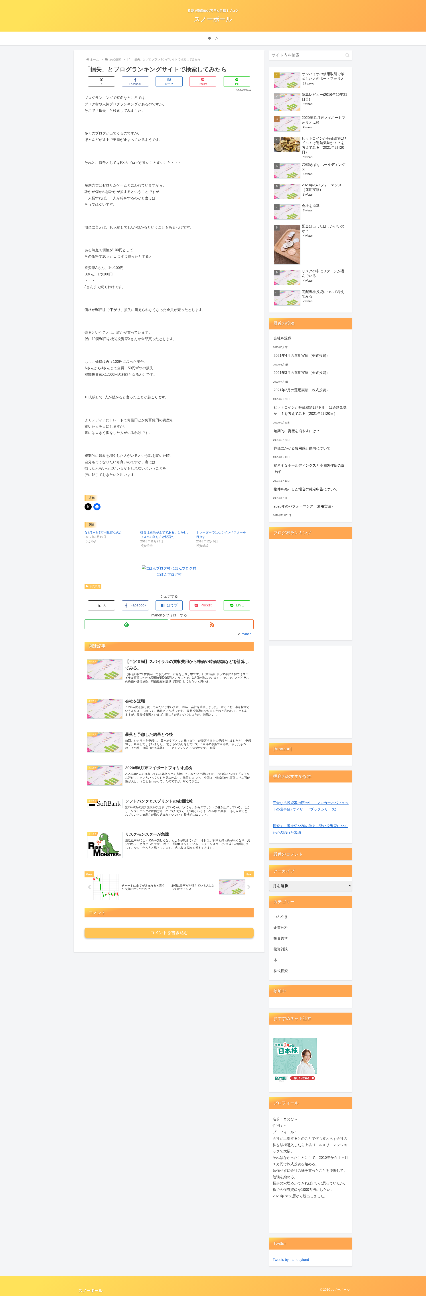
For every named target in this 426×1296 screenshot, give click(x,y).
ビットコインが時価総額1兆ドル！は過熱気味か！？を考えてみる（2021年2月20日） (310, 410)
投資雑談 (281, 949)
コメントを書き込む (169, 932)
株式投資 (94, 586)
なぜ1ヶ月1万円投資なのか (103, 532)
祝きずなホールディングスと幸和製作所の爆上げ (309, 468)
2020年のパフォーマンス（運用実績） (304, 506)
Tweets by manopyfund (291, 1260)
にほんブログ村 (169, 574)
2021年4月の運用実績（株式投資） (302, 355)
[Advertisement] (311, 693)
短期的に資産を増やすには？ (297, 431)
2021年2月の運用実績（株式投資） (302, 390)
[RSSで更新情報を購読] (212, 624)
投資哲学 (281, 938)
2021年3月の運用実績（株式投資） (302, 373)
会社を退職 (282, 338)
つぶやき (281, 917)
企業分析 (281, 927)
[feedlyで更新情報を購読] (126, 624)
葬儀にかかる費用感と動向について (302, 448)
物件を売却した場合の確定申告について (305, 489)
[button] (347, 55)
